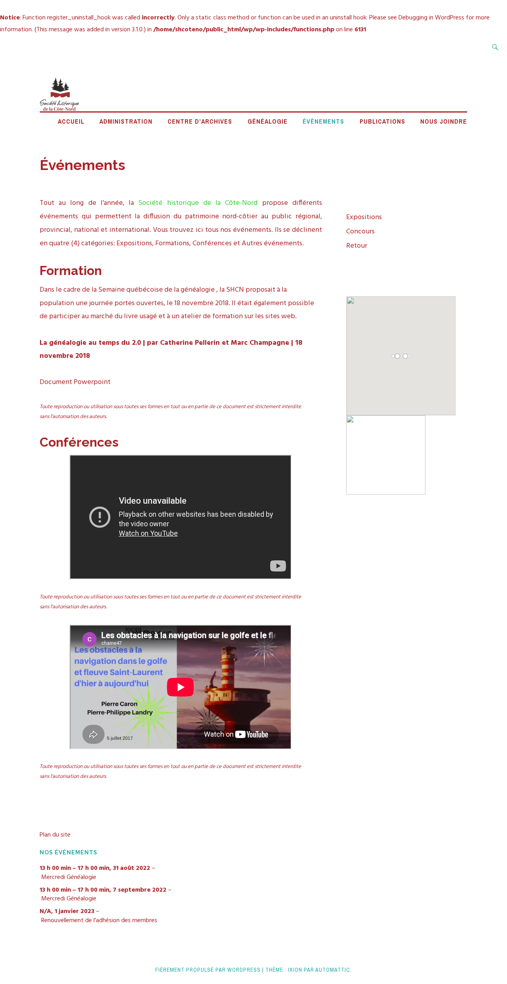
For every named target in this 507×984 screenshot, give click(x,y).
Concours (360, 231)
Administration (125, 121)
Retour (356, 246)
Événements (323, 121)
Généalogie (268, 121)
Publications (382, 121)
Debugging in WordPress (431, 18)
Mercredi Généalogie (68, 877)
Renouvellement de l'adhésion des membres (99, 920)
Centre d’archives (200, 121)
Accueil (71, 121)
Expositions (364, 217)
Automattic (332, 969)
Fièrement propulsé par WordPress (208, 969)
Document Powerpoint (75, 382)
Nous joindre (443, 121)
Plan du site (55, 835)
